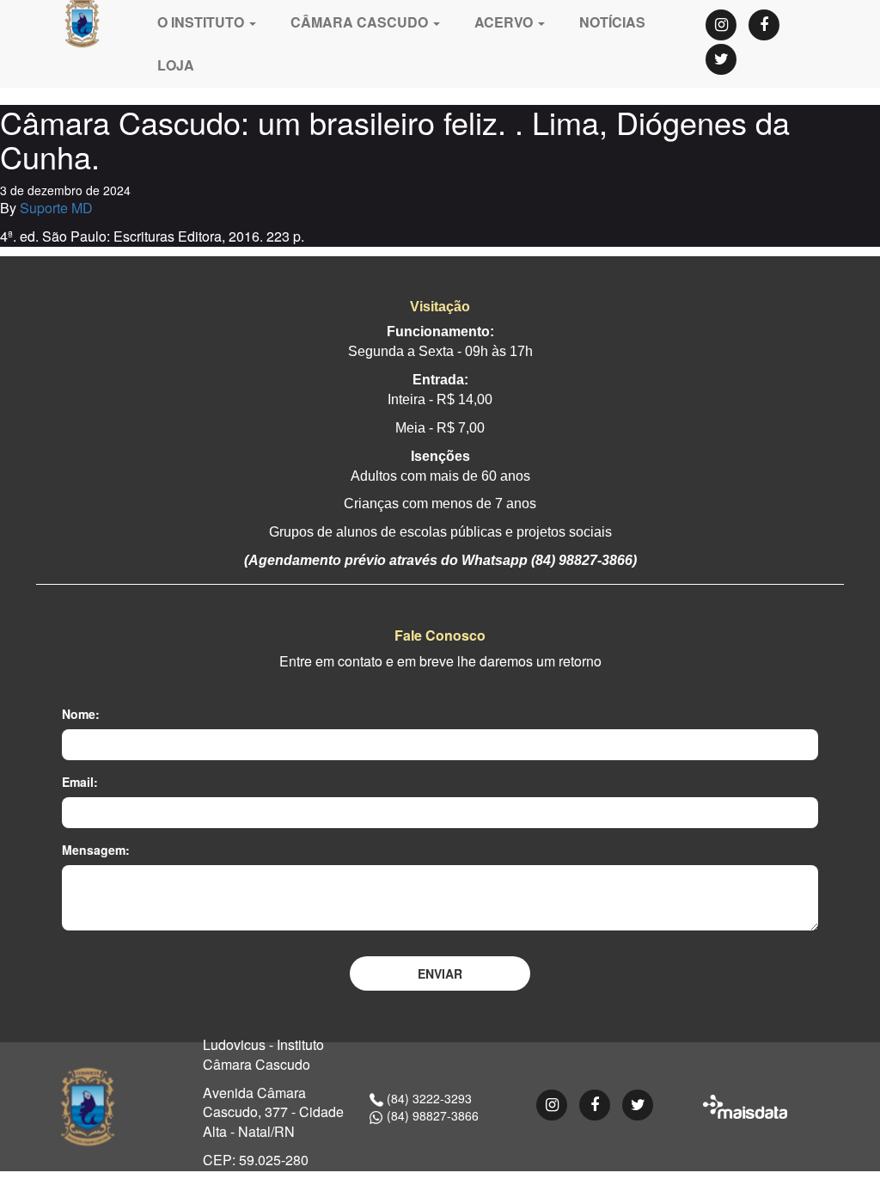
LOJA (175, 65)
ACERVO (505, 22)
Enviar (440, 973)
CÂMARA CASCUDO (360, 22)
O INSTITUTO (202, 22)
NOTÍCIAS (612, 22)
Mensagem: (96, 849)
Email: (80, 781)
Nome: (81, 713)
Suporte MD (56, 208)
